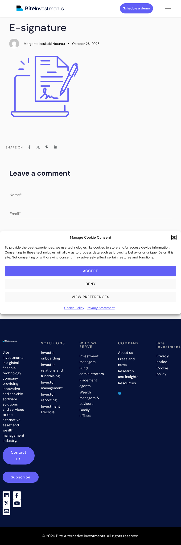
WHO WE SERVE (88, 345)
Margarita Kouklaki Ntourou (44, 44)
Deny (91, 284)
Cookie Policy (74, 308)
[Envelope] (7, 511)
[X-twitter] (7, 503)
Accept (90, 271)
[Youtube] (17, 503)
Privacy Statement (101, 308)
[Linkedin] (7, 495)
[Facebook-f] (17, 495)
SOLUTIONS (53, 343)
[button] (174, 237)
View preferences (90, 297)
